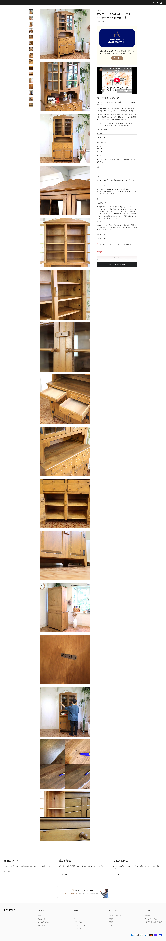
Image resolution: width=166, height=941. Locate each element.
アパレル (77, 919)
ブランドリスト (79, 922)
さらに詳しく (8, 872)
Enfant (99, 10)
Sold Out (117, 258)
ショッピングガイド (44, 922)
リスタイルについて (115, 916)
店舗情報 (111, 919)
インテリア (77, 916)
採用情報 (111, 922)
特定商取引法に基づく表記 (153, 922)
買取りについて (43, 925)
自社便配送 (131, 225)
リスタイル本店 (102, 239)
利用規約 (148, 916)
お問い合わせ (125, 160)
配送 (39, 916)
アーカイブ (77, 928)
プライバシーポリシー (152, 919)
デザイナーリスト (79, 925)
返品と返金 (41, 919)
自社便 (99, 221)
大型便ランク (101, 203)
